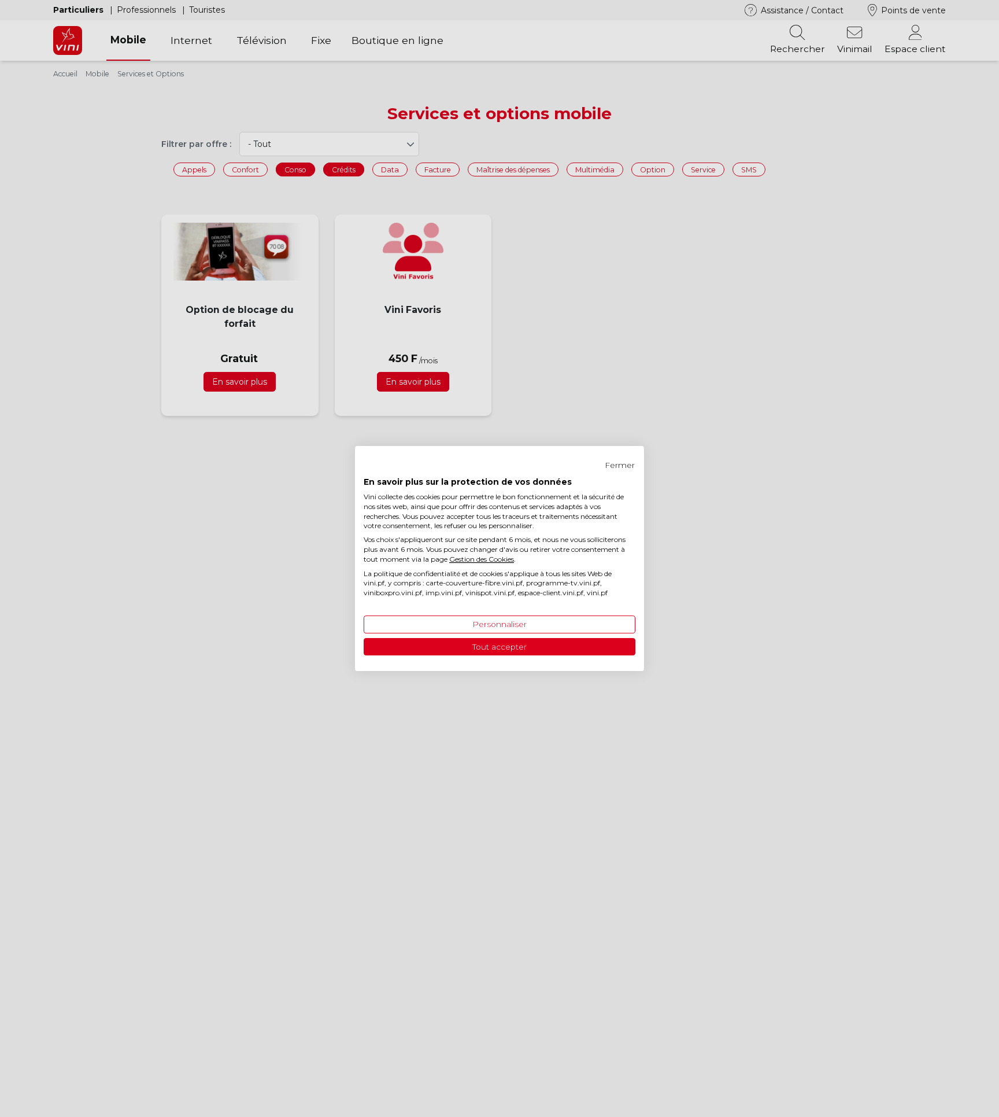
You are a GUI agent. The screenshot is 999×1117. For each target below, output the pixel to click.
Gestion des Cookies (481, 559)
